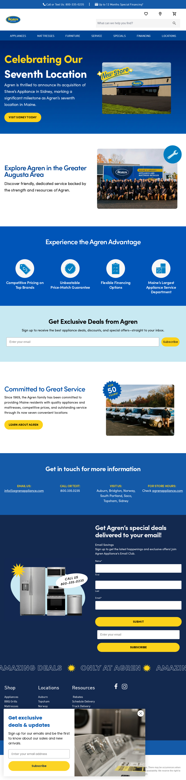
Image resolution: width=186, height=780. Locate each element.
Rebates (77, 696)
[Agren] (13, 19)
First (97, 574)
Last (97, 590)
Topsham (44, 701)
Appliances (11, 696)
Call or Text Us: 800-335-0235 (65, 4)
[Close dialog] (141, 713)
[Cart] (174, 13)
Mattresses (45, 35)
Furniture (72, 35)
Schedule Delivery (83, 701)
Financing (144, 35)
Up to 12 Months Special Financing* (121, 4)
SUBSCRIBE (138, 647)
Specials (119, 35)
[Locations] (160, 13)
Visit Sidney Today (23, 117)
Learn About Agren (23, 424)
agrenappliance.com (167, 490)
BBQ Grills (10, 701)
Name (98, 560)
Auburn (43, 696)
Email (98, 597)
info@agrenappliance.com (24, 490)
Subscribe (170, 342)
